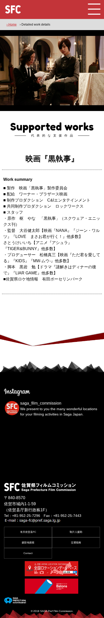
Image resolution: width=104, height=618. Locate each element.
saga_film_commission (40, 403)
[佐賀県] (15, 601)
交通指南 (76, 542)
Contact (28, 553)
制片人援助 (76, 532)
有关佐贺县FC (28, 532)
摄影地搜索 (28, 542)
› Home (12, 24)
